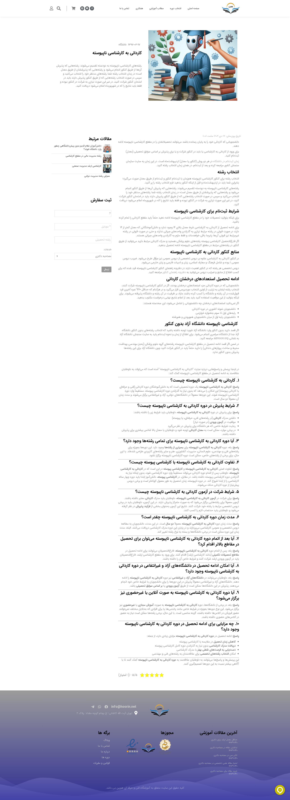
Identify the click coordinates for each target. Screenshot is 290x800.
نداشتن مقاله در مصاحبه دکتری (223, 747)
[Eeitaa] (82, 8)
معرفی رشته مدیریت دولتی (97, 176)
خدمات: (107, 249)
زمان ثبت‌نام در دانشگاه (226, 161)
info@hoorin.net (123, 706)
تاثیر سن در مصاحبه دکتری (225, 755)
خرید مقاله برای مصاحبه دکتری (223, 771)
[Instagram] (92, 8)
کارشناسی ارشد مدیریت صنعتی (86, 166)
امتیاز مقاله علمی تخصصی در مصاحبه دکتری (218, 763)
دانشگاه (122, 45)
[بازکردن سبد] (73, 8)
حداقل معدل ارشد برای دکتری (224, 739)
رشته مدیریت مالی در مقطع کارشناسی (83, 156)
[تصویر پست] (107, 148)
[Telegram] (87, 8)
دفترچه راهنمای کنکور (174, 272)
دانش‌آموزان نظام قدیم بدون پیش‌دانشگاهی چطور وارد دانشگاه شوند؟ (77, 147)
